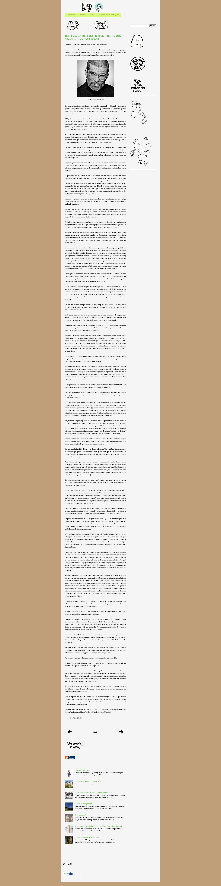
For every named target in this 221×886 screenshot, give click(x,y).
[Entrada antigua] (121, 734)
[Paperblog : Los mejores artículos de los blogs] (68, 875)
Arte (91, 15)
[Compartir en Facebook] (78, 718)
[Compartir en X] (76, 718)
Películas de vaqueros (82, 770)
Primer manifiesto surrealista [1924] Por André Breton (93, 792)
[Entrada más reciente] (70, 734)
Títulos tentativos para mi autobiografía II (89, 781)
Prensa (82, 15)
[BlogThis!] (74, 718)
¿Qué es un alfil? (80, 815)
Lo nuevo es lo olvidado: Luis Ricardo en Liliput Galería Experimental (98, 826)
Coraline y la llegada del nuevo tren (87, 837)
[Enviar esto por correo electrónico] (71, 718)
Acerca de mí (71, 15)
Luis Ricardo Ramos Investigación (108, 15)
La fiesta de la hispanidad (83, 803)
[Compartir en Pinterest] (80, 718)
